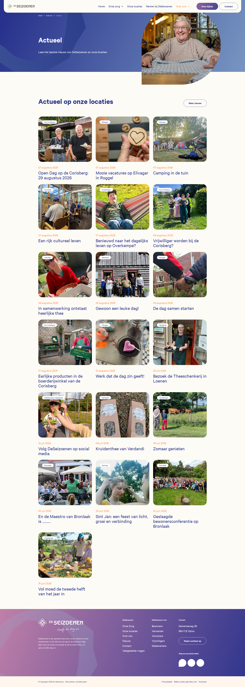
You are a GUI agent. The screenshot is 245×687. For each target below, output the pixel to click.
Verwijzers (157, 635)
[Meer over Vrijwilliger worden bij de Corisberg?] (180, 206)
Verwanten (158, 631)
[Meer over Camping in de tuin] (180, 139)
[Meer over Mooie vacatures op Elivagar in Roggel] (122, 139)
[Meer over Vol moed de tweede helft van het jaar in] (65, 555)
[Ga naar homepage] (60, 626)
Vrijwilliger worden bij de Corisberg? (176, 243)
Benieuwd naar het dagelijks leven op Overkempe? (122, 243)
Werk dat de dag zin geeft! (120, 376)
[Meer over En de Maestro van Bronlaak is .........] (65, 482)
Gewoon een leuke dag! (117, 308)
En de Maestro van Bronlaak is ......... (64, 519)
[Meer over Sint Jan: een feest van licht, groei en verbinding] (122, 482)
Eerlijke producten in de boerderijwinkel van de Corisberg (60, 380)
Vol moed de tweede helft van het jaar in (61, 591)
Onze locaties (129, 631)
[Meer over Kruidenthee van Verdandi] (122, 414)
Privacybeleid (167, 681)
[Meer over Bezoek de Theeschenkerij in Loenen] (180, 342)
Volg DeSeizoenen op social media (63, 451)
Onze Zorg (128, 626)
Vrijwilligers (158, 640)
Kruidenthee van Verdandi (120, 448)
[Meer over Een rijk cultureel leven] (65, 206)
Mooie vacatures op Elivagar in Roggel (122, 175)
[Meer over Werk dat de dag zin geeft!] (122, 342)
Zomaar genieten (169, 448)
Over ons (127, 635)
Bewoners (157, 626)
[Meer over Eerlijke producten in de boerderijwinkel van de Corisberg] (65, 342)
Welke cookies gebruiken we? (185, 681)
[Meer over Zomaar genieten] (180, 414)
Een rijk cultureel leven (59, 240)
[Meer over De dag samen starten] (180, 274)
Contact (126, 645)
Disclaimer (203, 681)
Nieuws (126, 640)
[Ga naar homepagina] (20, 6)
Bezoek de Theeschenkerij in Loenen (180, 378)
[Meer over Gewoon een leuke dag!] (122, 274)
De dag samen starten (173, 308)
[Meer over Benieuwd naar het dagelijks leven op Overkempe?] (122, 206)
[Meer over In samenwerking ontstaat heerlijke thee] (65, 274)
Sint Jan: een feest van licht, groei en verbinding (122, 519)
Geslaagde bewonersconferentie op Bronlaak (175, 521)
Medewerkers (159, 645)
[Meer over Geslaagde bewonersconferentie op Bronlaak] (180, 482)
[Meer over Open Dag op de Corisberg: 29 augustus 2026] (65, 139)
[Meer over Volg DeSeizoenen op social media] (65, 414)
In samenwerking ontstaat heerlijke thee (62, 311)
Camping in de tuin (170, 173)
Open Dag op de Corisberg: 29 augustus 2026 (63, 175)
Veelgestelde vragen (133, 650)
